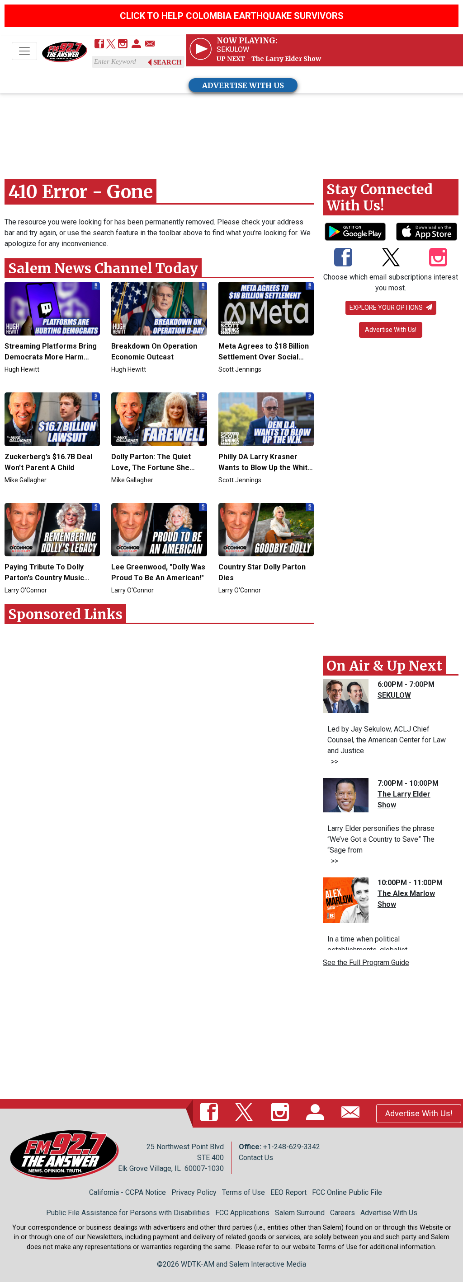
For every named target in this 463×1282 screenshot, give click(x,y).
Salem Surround (300, 1212)
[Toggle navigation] (24, 51)
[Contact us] (150, 44)
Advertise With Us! (390, 329)
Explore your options (387, 307)
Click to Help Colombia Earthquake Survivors (232, 15)
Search (167, 62)
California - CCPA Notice (127, 1192)
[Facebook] (99, 44)
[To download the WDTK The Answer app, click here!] (355, 232)
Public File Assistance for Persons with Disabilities (128, 1212)
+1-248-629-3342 (291, 1146)
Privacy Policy (194, 1192)
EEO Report (288, 1192)
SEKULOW (394, 695)
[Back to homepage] (64, 52)
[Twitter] (111, 44)
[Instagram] (123, 44)
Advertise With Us (388, 1212)
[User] (136, 44)
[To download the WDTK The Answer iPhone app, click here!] (426, 232)
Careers (342, 1212)
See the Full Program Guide (366, 962)
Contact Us (256, 1157)
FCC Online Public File (347, 1192)
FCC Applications (242, 1212)
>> (332, 761)
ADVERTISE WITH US (243, 85)
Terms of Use (243, 1192)
